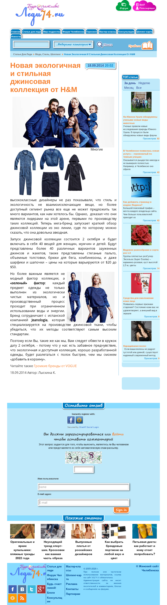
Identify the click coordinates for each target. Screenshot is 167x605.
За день (130, 83)
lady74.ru (95, 577)
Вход (142, 5)
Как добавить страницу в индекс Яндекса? (137, 203)
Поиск (105, 44)
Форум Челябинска (73, 31)
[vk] (22, 586)
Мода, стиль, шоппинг (48, 54)
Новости (16, 36)
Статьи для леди (31, 31)
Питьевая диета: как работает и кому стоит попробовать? (145, 548)
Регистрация (147, 8)
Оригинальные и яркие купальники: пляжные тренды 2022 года (22, 550)
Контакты (72, 589)
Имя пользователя (48, 478)
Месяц (129, 87)
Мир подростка (51, 31)
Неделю (144, 83)
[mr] (13, 595)
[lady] (27, 574)
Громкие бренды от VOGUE (55, 366)
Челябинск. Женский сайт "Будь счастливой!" (39, 16)
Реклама (71, 584)
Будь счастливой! (54, 586)
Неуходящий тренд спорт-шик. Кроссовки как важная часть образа (53, 550)
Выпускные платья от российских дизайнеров (83, 548)
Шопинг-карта (144, 31)
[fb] (13, 586)
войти (117, 434)
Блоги (51, 592)
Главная (15, 31)
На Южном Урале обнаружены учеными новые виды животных (140, 119)
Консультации (126, 31)
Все (139, 87)
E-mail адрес (44, 493)
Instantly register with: (83, 413)
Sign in (121, 509)
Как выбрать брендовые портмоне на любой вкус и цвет (114, 550)
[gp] (41, 586)
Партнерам (73, 594)
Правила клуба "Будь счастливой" (141, 46)
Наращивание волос (134, 345)
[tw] (32, 586)
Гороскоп (91, 31)
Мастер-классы (107, 31)
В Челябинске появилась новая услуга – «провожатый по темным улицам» (141, 153)
